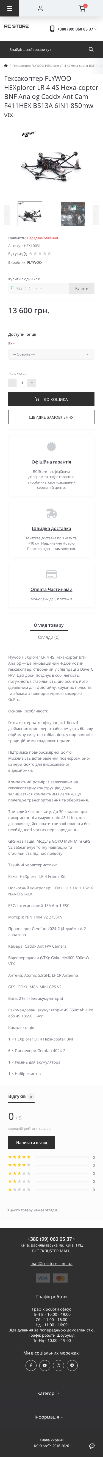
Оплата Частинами (51, 589)
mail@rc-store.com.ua (51, 1263)
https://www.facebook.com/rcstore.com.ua (31, 1365)
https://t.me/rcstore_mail (72, 1365)
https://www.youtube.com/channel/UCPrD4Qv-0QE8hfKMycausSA (44, 1365)
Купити (81, 288)
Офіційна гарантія (51, 462)
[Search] (91, 49)
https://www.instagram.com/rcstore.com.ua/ (58, 1365)
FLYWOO (34, 262)
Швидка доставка (51, 528)
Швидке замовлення (51, 417)
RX (11, 343)
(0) (25, 253)
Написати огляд (31, 1142)
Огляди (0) (49, 637)
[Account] (40, 8)
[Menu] (9, 8)
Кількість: (17, 373)
